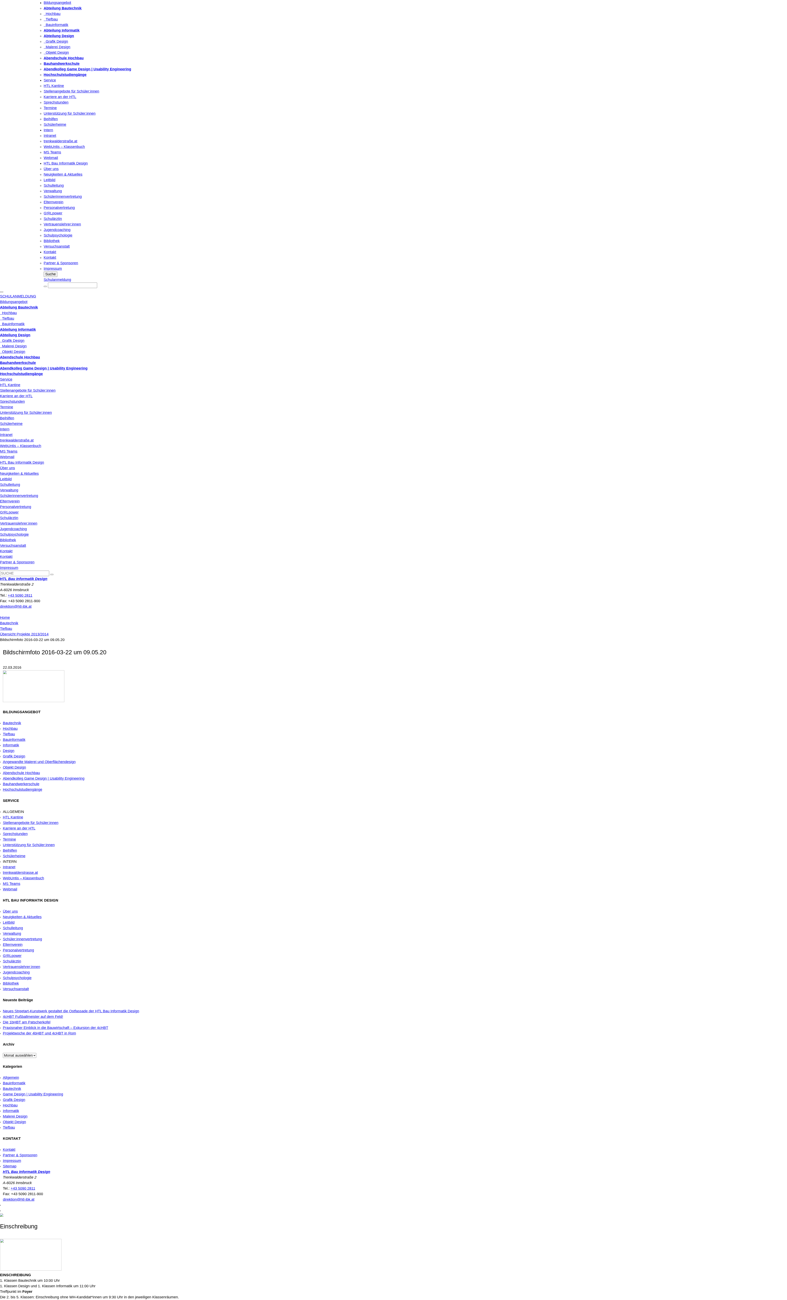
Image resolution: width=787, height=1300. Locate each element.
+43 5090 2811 (20, 595)
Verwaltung (53, 191)
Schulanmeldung (57, 280)
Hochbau (52, 14)
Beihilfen (51, 119)
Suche (50, 274)
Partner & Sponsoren (61, 263)
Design (8, 751)
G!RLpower (53, 213)
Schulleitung (54, 185)
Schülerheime (55, 124)
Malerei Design (57, 47)
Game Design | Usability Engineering (33, 1094)
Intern (48, 130)
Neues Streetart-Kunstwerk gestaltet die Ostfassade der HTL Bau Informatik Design (71, 1011)
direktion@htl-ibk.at (16, 606)
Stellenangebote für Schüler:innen (71, 91)
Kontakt (50, 252)
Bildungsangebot (57, 3)
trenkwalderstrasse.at (20, 873)
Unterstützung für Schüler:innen (70, 113)
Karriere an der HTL (60, 97)
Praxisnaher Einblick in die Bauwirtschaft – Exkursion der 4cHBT (55, 1028)
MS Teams (52, 152)
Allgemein (11, 1078)
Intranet (50, 136)
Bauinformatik (56, 25)
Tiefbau (51, 19)
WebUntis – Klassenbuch (64, 147)
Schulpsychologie (58, 235)
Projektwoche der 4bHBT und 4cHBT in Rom (39, 1033)
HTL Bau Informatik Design (66, 163)
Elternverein (53, 202)
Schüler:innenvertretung (22, 939)
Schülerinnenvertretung (63, 197)
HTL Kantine (54, 86)
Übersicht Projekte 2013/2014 (24, 634)
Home (5, 618)
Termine (50, 108)
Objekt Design (56, 52)
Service (50, 80)
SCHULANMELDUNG (18, 296)
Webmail (51, 158)
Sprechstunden (56, 102)
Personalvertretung (59, 208)
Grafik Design (56, 41)
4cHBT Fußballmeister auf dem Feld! (33, 1017)
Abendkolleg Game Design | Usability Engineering (43, 778)
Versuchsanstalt (57, 246)
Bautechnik (9, 623)
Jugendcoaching (57, 230)
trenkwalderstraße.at (60, 141)
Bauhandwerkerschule (21, 784)
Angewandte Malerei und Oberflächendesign (39, 762)
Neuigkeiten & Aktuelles (63, 174)
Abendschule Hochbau (21, 773)
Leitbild (49, 180)
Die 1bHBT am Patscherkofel (26, 1022)
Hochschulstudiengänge (22, 789)
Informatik (11, 745)
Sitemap (9, 1166)
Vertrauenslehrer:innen (62, 224)
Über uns (51, 169)
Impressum (53, 269)
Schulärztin (53, 219)
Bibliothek (52, 241)
